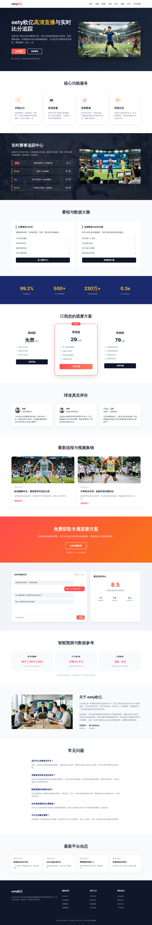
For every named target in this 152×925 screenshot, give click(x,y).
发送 (80, 617)
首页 (91, 4)
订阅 (110, 4)
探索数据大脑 (109, 260)
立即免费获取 (76, 546)
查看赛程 (34, 51)
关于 (129, 4)
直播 (97, 4)
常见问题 (137, 4)
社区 (116, 4)
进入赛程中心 (43, 260)
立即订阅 (76, 367)
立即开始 (31, 362)
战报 (122, 4)
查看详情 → (18, 501)
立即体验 (18, 51)
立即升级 (120, 366)
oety (17, 3)
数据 (103, 4)
